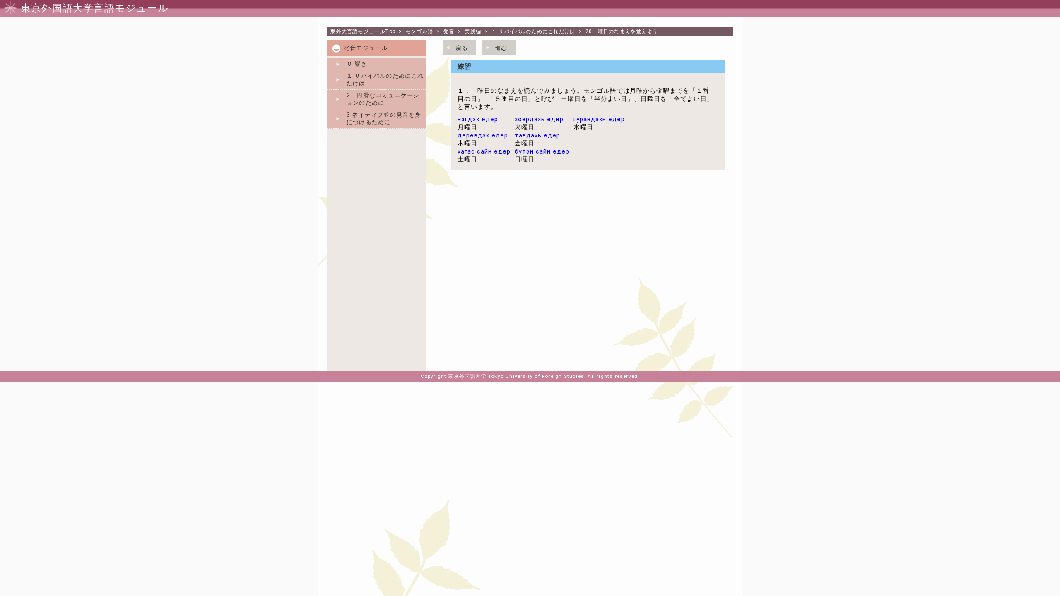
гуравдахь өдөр (599, 119)
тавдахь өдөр (537, 135)
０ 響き (357, 63)
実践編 (473, 31)
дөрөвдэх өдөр (483, 135)
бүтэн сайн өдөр (542, 151)
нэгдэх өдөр (478, 119)
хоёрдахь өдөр (539, 119)
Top (362, 31)
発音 (448, 31)
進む (501, 48)
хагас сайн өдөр (484, 151)
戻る (461, 48)
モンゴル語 (419, 31)
